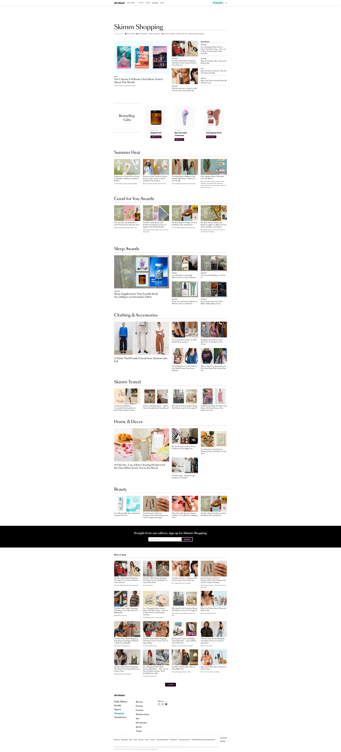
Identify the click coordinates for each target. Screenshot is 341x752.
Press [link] (135, 739)
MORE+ (162, 2)
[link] (119, 3)
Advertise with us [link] (184, 739)
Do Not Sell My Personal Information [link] (203, 739)
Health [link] (141, 2)
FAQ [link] (130, 739)
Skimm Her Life (182, 34)
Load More (170, 684)
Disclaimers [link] (174, 739)
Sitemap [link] (222, 741)
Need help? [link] (223, 738)
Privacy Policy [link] (142, 749)
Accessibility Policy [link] (162, 739)
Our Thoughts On (155, 34)
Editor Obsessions (142, 34)
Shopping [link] (155, 2)
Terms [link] (147, 739)
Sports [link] (148, 2)
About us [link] (117, 739)
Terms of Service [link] (152, 749)
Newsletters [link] (120, 717)
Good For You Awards (169, 34)
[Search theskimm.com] (226, 3)
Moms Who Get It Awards (197, 34)
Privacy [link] (152, 739)
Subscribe (187, 539)
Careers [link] (141, 739)
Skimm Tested (131, 34)
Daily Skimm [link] (131, 2)
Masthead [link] (124, 739)
